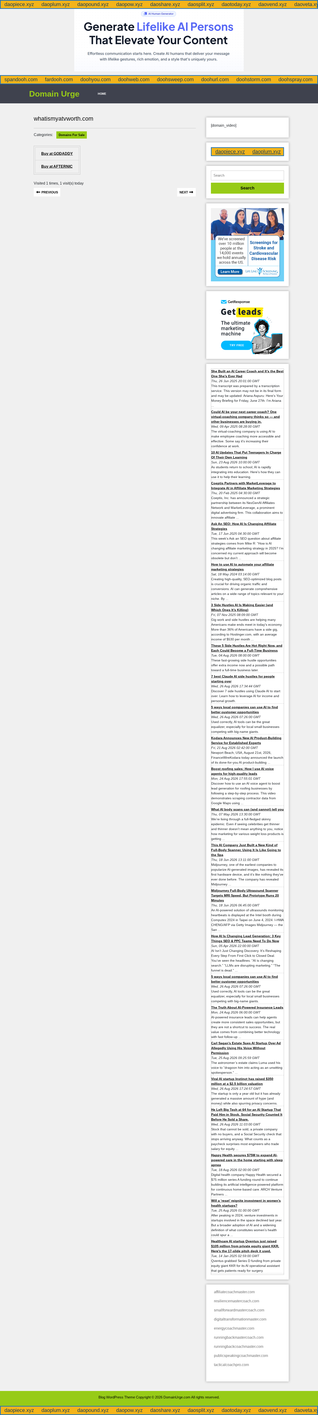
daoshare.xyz (165, 4)
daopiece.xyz (19, 4)
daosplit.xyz (201, 4)
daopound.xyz (93, 4)
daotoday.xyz (236, 4)
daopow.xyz (129, 4)
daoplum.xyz (55, 4)
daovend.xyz (272, 4)
